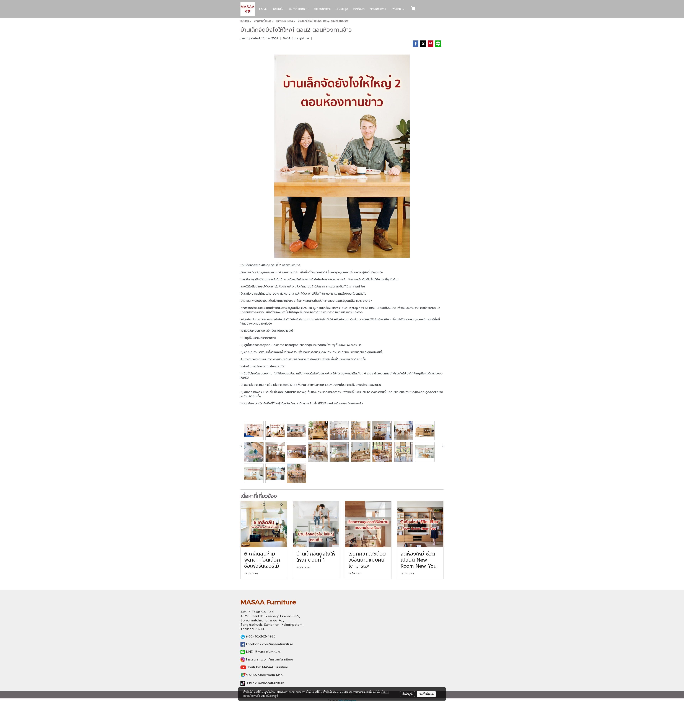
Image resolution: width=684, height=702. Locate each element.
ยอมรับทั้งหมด (426, 694)
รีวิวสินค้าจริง (322, 9)
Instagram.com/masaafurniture (269, 659)
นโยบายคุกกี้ (272, 695)
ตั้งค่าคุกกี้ (407, 694)
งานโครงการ (378, 9)
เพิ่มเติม (397, 9)
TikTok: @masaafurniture (265, 682)
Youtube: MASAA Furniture (267, 667)
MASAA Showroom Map (264, 674)
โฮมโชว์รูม (342, 9)
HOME (263, 9)
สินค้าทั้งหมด (297, 9)
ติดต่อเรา (359, 9)
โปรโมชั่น (278, 9)
